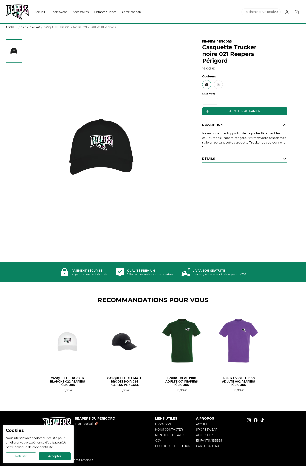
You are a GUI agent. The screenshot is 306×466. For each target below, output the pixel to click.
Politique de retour (172, 446)
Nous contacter (169, 429)
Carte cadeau (131, 12)
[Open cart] (296, 12)
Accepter (54, 456)
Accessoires (81, 12)
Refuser (21, 456)
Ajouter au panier (244, 111)
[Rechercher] (276, 12)
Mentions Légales (170, 435)
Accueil (40, 12)
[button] (14, 51)
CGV (158, 440)
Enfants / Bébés (105, 12)
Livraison (163, 424)
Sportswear (59, 12)
